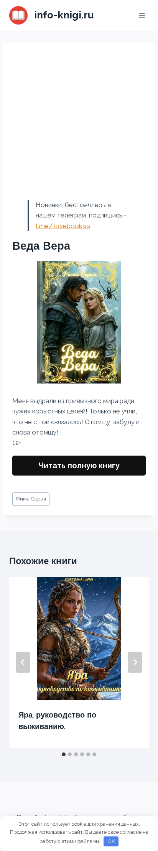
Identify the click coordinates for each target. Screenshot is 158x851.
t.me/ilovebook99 (63, 226)
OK (111, 841)
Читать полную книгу (79, 465)
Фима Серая (31, 498)
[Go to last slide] (23, 662)
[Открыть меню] (142, 15)
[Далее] (135, 662)
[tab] (64, 754)
